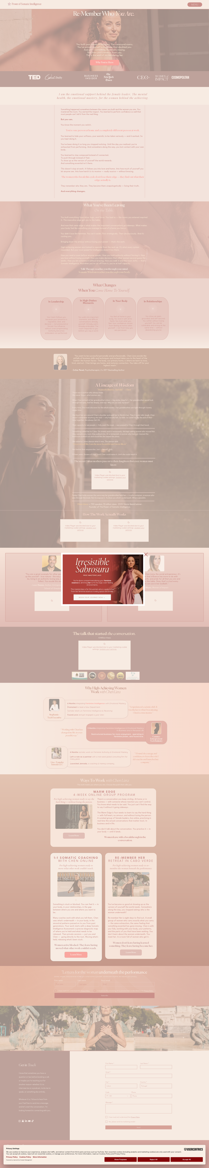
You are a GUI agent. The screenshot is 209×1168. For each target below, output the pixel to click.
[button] (146, 554)
